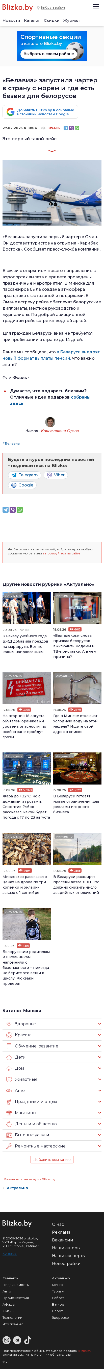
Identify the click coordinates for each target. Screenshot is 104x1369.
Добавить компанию (52, 1159)
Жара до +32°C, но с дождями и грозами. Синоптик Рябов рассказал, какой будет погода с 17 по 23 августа (26, 807)
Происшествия (16, 1298)
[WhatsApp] (77, 128)
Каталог (32, 20)
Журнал (71, 20)
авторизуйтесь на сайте (61, 553)
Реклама (61, 1232)
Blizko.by (84, 1351)
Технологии (12, 1317)
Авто (7, 1291)
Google (25, 485)
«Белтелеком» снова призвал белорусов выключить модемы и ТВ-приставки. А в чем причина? (74, 646)
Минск (57, 1285)
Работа (58, 1298)
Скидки (52, 20)
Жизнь (8, 1311)
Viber (59, 475)
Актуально (13, 595)
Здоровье (60, 1317)
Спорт (57, 1311)
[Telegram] (66, 128)
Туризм (58, 1291)
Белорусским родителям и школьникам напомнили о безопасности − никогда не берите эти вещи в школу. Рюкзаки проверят (26, 967)
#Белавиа (11, 443)
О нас (58, 1224)
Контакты (10, 1253)
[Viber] (71, 128)
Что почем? (13, 1324)
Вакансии (62, 1240)
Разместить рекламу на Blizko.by (30, 1179)
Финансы (10, 1278)
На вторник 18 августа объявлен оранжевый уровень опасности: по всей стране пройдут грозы (24, 726)
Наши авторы (66, 1247)
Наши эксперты (69, 1255)
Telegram (28, 475)
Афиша (9, 1304)
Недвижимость (16, 1285)
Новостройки (66, 1263)
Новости (11, 20)
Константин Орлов (60, 430)
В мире (58, 1304)
